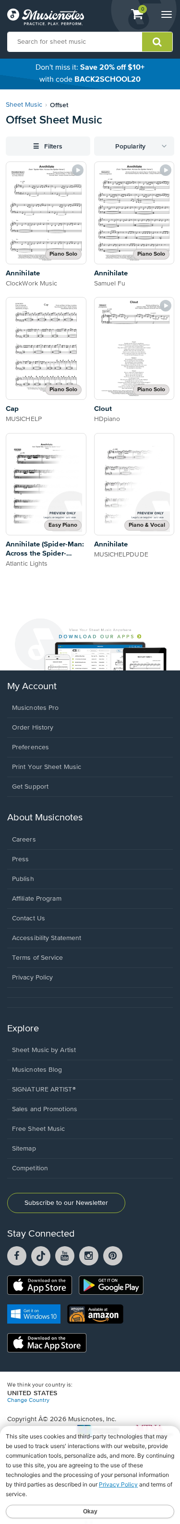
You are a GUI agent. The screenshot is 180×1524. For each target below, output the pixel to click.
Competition (30, 1168)
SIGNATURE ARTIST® (44, 1089)
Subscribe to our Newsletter (66, 1203)
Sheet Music (24, 104)
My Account (32, 686)
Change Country (28, 1400)
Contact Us (28, 918)
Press (20, 859)
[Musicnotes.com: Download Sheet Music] (45, 16)
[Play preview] (78, 170)
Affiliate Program (36, 898)
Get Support (30, 786)
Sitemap (24, 1148)
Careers (24, 839)
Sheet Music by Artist (44, 1050)
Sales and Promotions (44, 1109)
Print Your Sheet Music (46, 767)
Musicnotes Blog (37, 1069)
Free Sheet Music (38, 1129)
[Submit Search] (157, 41)
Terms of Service (37, 957)
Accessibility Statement (46, 938)
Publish (23, 879)
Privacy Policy (32, 977)
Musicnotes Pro (35, 708)
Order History (32, 727)
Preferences (30, 747)
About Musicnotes (45, 818)
